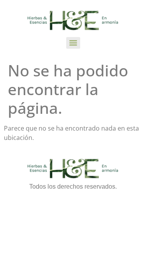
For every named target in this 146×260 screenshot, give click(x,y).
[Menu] (73, 43)
